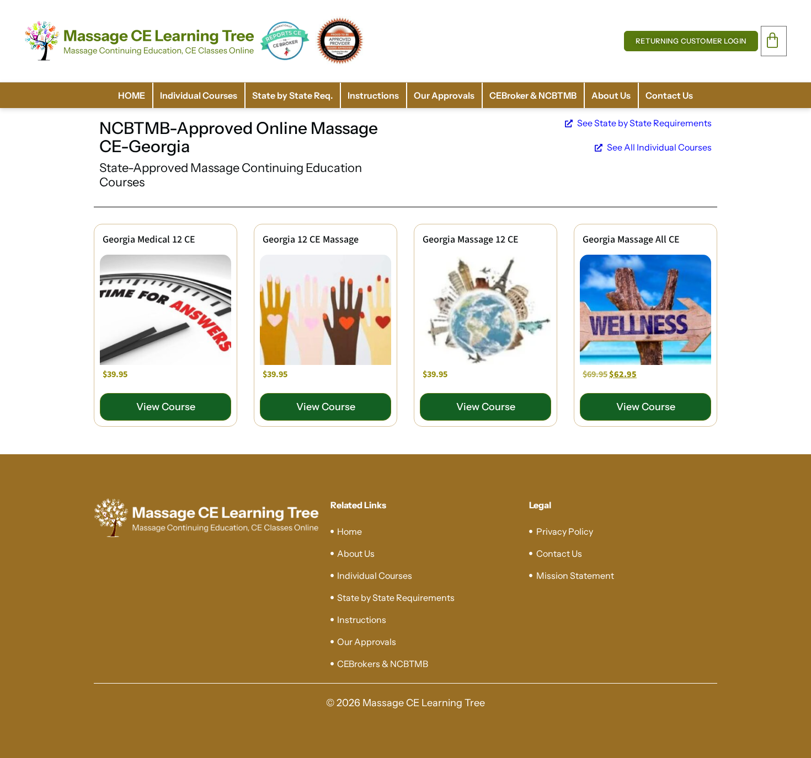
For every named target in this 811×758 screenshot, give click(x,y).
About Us (611, 95)
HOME (131, 95)
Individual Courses (198, 95)
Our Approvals (444, 95)
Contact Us (669, 95)
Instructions (373, 95)
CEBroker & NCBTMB (533, 95)
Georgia (159, 146)
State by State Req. (292, 95)
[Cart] (773, 40)
